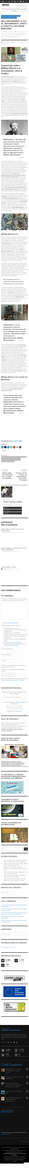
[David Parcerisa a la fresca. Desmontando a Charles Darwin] (2, 1070)
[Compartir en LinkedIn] (27, 42)
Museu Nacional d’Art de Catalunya (10, 459)
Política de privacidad (20, 702)
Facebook (8, 510)
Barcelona (12, 456)
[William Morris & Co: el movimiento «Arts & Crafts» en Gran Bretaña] (14, 54)
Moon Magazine (7, 532)
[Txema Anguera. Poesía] (14, 578)
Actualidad (5, 15)
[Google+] (12, 1)
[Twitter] (20, 1)
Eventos (17, 15)
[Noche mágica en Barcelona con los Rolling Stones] (14, 541)
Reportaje (13, 17)
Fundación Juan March (7, 458)
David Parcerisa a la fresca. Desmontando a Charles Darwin (14, 1070)
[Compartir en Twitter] (22, 42)
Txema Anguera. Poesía (8, 567)
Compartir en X (22, 157)
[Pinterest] (17, 1)
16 (27, 1077)
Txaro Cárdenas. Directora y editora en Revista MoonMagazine (14, 1099)
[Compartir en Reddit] (27, 43)
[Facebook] (9, 1)
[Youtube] (23, 1)
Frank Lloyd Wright (21, 456)
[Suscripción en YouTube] (2, 965)
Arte (12, 15)
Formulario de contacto (15, 642)
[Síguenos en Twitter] (2, 960)
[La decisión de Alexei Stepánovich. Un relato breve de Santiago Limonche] (2, 1084)
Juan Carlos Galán (16, 441)
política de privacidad (13, 623)
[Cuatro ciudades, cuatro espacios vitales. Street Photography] (14, 560)
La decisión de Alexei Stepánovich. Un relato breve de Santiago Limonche (14, 1085)
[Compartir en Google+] (24, 42)
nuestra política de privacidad (11, 645)
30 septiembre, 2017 (17, 532)
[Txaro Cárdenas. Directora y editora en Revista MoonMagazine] (2, 1098)
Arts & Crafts (5, 456)
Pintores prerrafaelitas (7, 461)
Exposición (5, 17)
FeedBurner (19, 711)
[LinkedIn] (14, 1)
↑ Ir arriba (14, 1161)
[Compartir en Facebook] (19, 42)
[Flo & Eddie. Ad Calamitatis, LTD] (2, 1092)
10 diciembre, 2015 (16, 551)
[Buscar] (3, 1)
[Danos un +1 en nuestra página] (16, 1055)
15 (27, 1097)
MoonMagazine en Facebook (14, 943)
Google (7, 513)
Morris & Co (17, 458)
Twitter (7, 508)
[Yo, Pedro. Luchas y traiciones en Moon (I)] (2, 1077)
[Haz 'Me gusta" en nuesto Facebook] (16, 960)
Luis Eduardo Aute (6, 1134)
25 (27, 1069)
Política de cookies (23, 1141)
